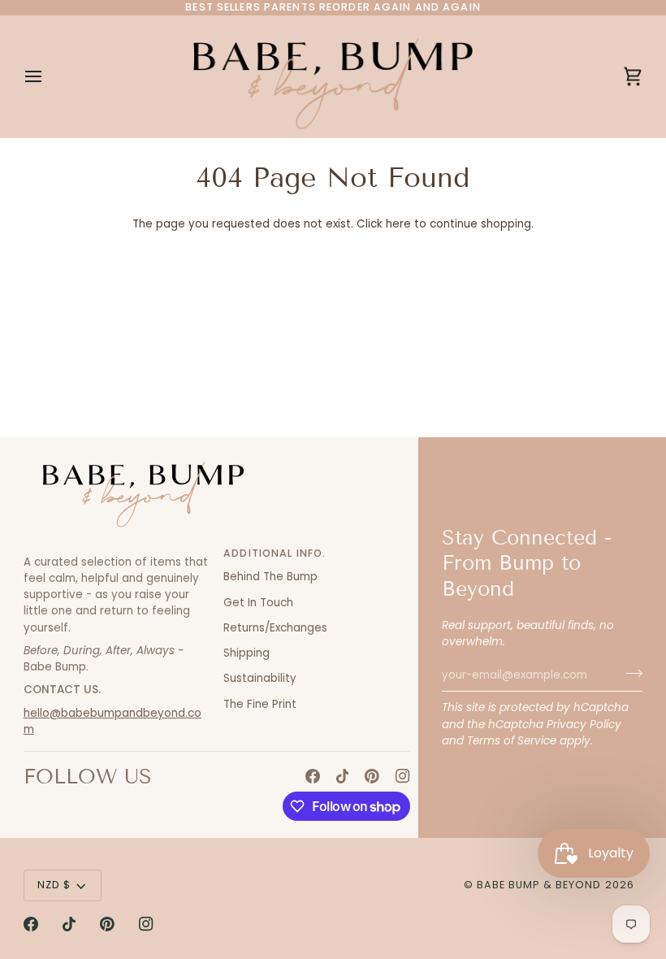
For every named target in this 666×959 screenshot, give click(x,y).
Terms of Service (511, 741)
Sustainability (259, 678)
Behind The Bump (270, 576)
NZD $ (54, 885)
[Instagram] (403, 776)
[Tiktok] (342, 776)
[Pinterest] (372, 776)
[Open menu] (48, 76)
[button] (117, 550)
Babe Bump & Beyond (539, 885)
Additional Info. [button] (274, 553)
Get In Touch (258, 602)
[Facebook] (312, 776)
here (398, 224)
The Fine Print (259, 704)
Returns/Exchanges (275, 628)
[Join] (629, 673)
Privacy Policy (584, 724)
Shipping (246, 653)
